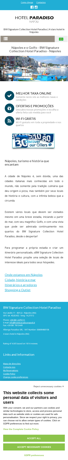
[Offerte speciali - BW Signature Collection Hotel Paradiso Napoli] (34, 140)
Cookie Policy (9, 373)
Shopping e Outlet (18, 290)
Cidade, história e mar (20, 280)
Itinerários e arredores (21, 285)
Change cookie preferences (15, 377)
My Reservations (10, 370)
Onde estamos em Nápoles (24, 275)
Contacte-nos (9, 367)
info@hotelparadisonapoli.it (22, 322)
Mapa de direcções (12, 363)
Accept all (34, 438)
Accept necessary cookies (34, 447)
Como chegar (27, 2)
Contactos (41, 2)
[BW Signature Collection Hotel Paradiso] (34, 19)
